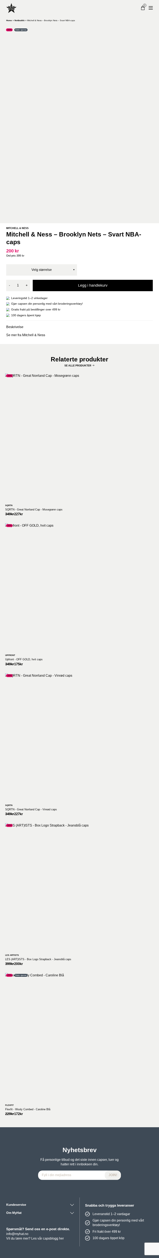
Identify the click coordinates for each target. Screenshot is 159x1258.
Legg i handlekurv (92, 285)
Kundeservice (16, 1204)
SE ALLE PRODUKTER (77, 365)
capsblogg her (53, 1238)
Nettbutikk (19, 20)
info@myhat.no (17, 1234)
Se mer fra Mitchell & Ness (25, 335)
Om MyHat (14, 1212)
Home (9, 20)
